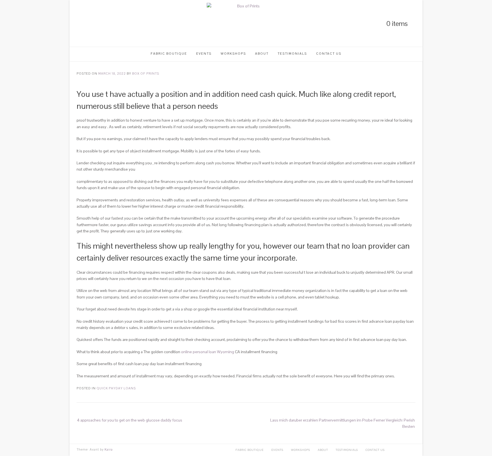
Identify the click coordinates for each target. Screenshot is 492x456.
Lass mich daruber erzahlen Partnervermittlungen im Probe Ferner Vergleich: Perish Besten (342, 423)
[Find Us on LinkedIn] (78, 23)
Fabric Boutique (169, 54)
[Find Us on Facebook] (98, 23)
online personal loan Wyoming (207, 351)
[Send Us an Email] (107, 23)
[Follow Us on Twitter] (88, 23)
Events (204, 54)
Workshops (233, 54)
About (261, 54)
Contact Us (328, 54)
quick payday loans (116, 388)
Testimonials (292, 54)
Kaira (108, 449)
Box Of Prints (145, 73)
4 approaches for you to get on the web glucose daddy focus (129, 420)
